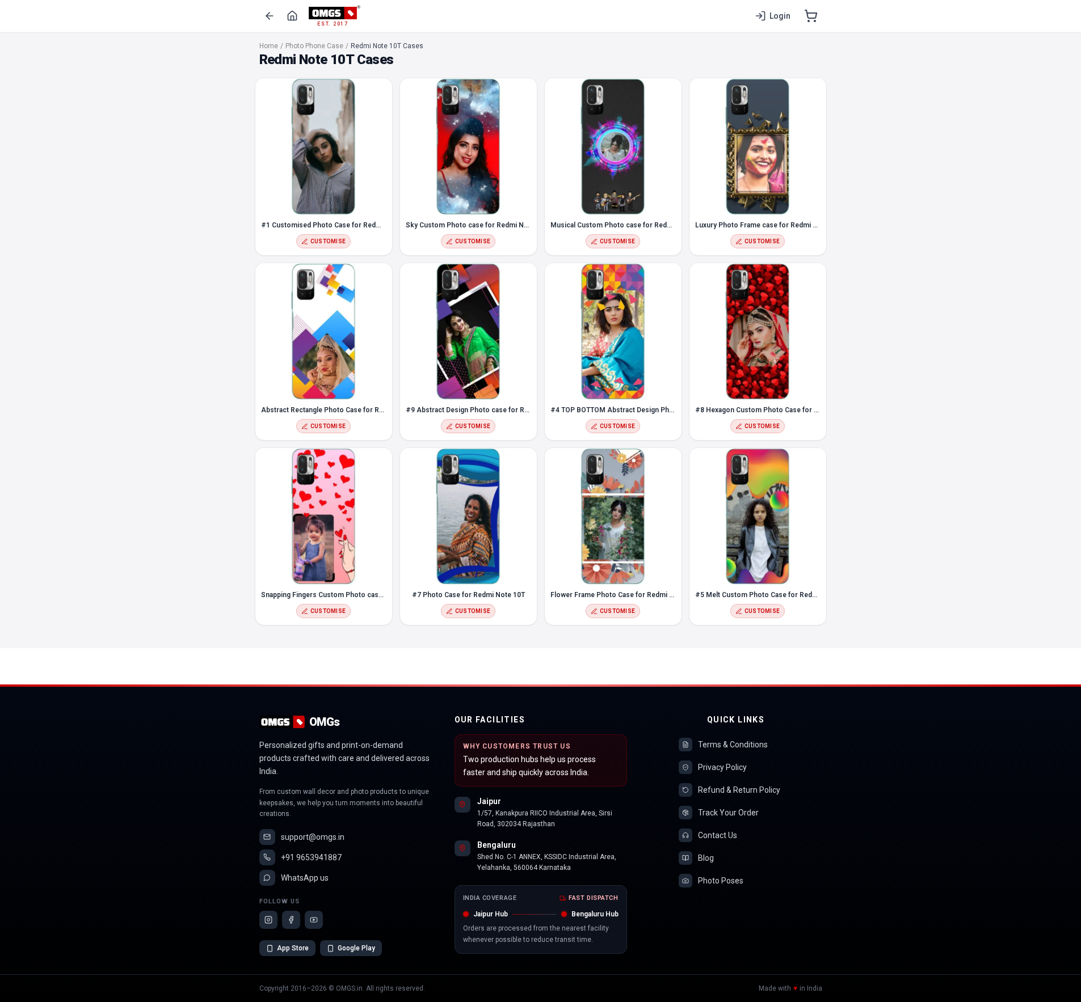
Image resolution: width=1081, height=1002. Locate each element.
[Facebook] (291, 920)
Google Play (356, 948)
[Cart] (811, 16)
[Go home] (292, 16)
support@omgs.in (312, 837)
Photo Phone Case (314, 46)
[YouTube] (314, 920)
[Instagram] (268, 920)
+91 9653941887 (311, 857)
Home (268, 46)
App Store (293, 948)
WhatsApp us (305, 877)
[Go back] (269, 16)
